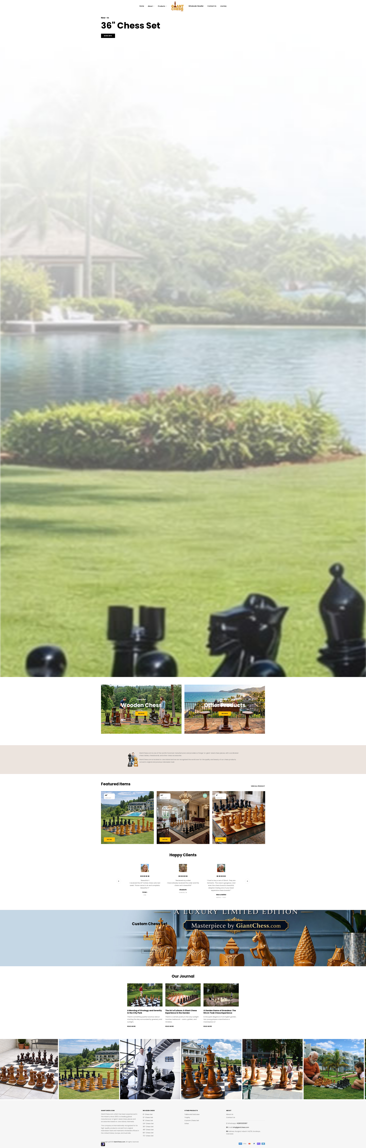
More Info (108, 36)
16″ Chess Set (148, 1120)
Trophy (187, 1117)
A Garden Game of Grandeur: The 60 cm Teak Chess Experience (219, 1011)
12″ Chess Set (148, 1117)
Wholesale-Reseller (196, 6)
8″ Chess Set (147, 1114)
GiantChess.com (119, 1142)
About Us (229, 1114)
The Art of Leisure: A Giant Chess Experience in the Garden (181, 1011)
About (150, 6)
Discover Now (149, 951)
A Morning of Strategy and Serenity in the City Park (144, 1011)
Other (186, 1123)
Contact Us (211, 6)
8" (217, 795)
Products (161, 6)
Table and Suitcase (191, 1114)
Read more (131, 1026)
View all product (258, 786)
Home (141, 6)
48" (106, 795)
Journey (223, 6)
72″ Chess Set (148, 1136)
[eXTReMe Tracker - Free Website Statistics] (103, 1144)
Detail (109, 839)
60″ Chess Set (148, 1133)
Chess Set (108, 798)
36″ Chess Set (148, 1126)
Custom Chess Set (191, 1120)
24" (162, 795)
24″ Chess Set (148, 1123)
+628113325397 (241, 1123)
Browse (141, 713)
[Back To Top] (360, 1142)
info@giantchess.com (241, 1127)
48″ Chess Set (148, 1130)
